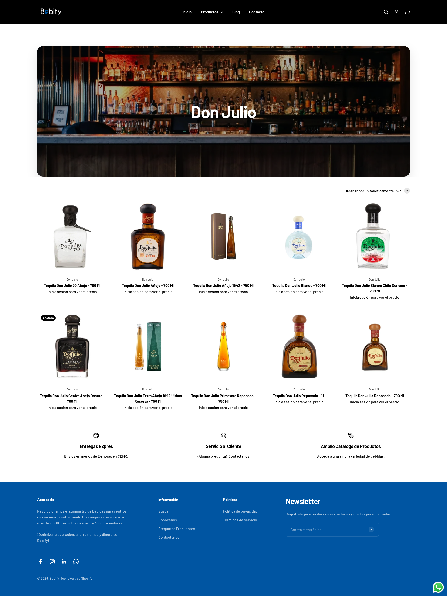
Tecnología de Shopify (76, 578)
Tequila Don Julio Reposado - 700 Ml (374, 395)
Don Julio (72, 279)
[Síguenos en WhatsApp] (76, 561)
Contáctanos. (239, 456)
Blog (236, 12)
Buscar (164, 511)
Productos (209, 12)
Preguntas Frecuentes (176, 528)
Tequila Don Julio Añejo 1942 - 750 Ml (223, 285)
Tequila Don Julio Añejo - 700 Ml (148, 285)
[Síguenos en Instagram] (52, 561)
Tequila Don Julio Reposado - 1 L (299, 395)
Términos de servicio (240, 519)
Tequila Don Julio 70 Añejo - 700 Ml (72, 285)
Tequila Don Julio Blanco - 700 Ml (299, 285)
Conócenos (167, 519)
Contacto (256, 12)
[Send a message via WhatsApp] (438, 587)
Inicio (187, 12)
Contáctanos (168, 537)
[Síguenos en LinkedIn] (64, 561)
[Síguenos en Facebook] (40, 561)
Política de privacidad (240, 511)
